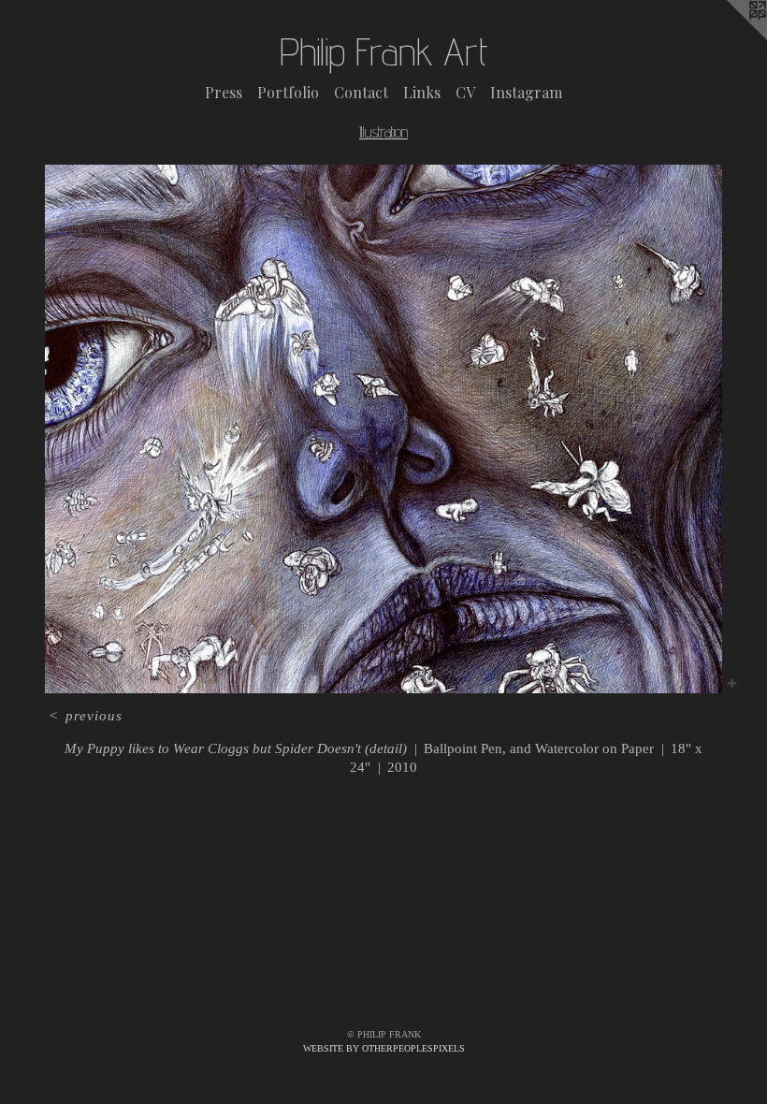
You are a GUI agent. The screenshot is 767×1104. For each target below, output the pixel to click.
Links (422, 92)
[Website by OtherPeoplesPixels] (729, 37)
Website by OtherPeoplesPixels (384, 1048)
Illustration (383, 132)
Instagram (526, 92)
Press (223, 92)
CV (465, 92)
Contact (361, 92)
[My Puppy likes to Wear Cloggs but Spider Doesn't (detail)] (383, 429)
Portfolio (288, 92)
